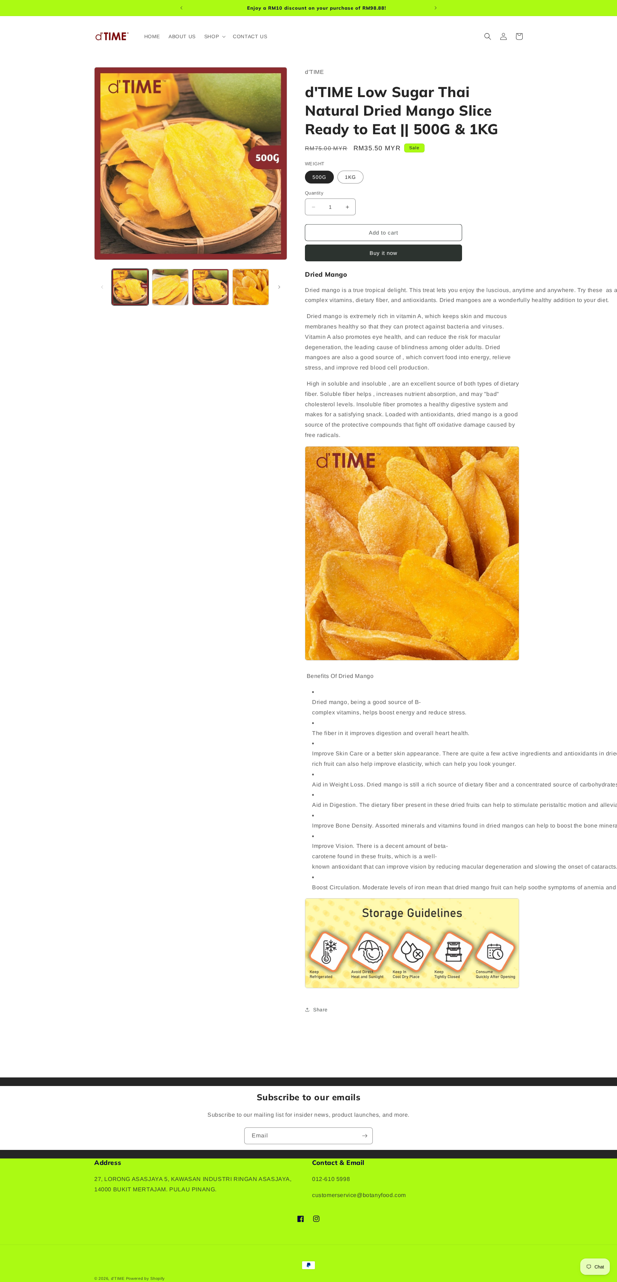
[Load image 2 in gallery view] (170, 287)
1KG (350, 177)
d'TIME (118, 1278)
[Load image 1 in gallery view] (130, 287)
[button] (214, 36)
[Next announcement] (435, 8)
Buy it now (383, 253)
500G (319, 177)
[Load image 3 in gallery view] (210, 287)
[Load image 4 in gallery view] (250, 287)
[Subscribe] (364, 1135)
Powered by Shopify (145, 1278)
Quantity (314, 193)
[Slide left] (102, 287)
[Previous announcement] (181, 8)
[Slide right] (279, 287)
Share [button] (320, 1009)
